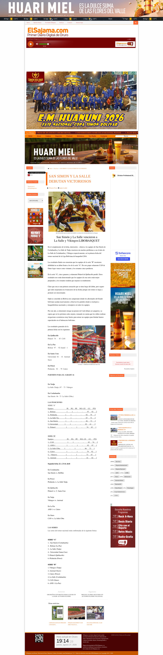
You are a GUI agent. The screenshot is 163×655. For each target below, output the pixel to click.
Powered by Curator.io (129, 369)
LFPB (126, 473)
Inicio (28, 22)
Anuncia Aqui (79, 22)
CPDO (116, 495)
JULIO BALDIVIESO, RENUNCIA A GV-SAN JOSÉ (116, 133)
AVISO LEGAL (115, 635)
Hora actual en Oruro (67, 636)
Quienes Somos (37, 22)
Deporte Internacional (121, 465)
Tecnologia (130, 488)
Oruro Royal (118, 488)
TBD (73, 653)
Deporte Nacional (120, 469)
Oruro (116, 476)
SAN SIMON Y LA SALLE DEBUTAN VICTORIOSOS (73, 168)
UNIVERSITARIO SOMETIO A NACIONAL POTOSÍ (67, 133)
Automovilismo (119, 480)
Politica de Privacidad (124, 635)
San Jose (56, 168)
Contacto (69, 22)
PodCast (61, 22)
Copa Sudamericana (120, 491)
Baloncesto (127, 476)
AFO (117, 473)
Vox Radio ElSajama (50, 22)
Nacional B (118, 484)
